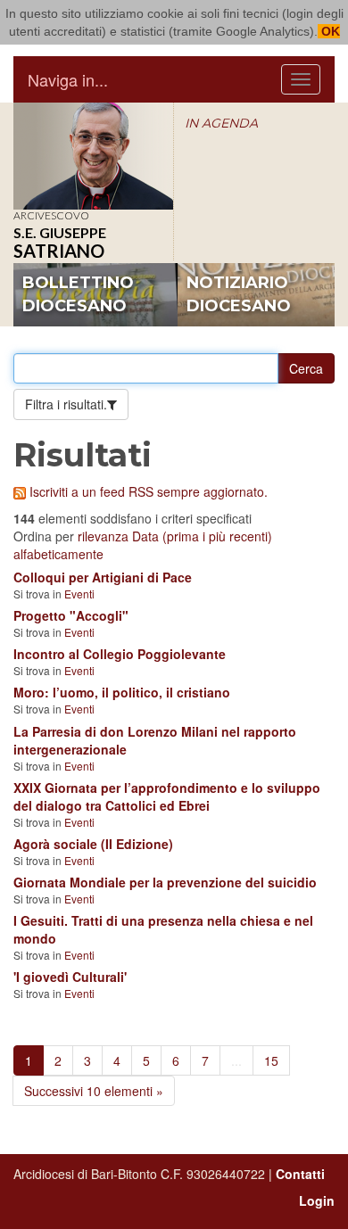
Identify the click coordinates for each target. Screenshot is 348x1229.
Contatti (300, 1174)
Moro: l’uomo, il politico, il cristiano (121, 692)
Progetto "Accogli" (70, 615)
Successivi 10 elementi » (93, 1091)
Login (317, 1200)
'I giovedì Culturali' (70, 977)
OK (329, 31)
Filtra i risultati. (66, 404)
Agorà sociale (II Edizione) (93, 844)
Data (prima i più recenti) (202, 536)
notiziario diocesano (238, 294)
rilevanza (103, 536)
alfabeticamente (58, 554)
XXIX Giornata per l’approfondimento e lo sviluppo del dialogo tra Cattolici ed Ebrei (166, 796)
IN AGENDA (221, 123)
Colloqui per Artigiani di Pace (102, 577)
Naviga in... (68, 79)
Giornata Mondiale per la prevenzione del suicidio (165, 882)
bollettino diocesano (78, 294)
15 (271, 1060)
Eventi (79, 593)
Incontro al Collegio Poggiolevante (119, 654)
